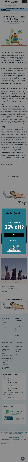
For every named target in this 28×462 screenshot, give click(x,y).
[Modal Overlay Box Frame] (14, 231)
